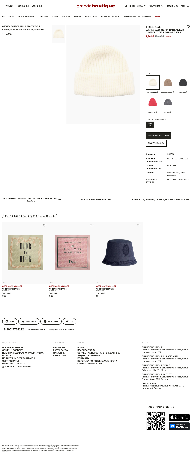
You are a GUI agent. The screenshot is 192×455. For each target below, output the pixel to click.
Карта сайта (60, 350)
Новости (82, 347)
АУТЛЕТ (158, 16)
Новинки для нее (27, 16)
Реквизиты (59, 355)
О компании (58, 342)
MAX (12, 321)
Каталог (9, 6)
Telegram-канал (36, 329)
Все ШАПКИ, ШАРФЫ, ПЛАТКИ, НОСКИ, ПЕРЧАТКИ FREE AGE (30, 199)
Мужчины (37, 6)
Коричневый (167, 93)
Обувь (77, 16)
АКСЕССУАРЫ (33, 26)
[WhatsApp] (133, 6)
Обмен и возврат (12, 350)
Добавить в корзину (158, 136)
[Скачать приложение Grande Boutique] (155, 421)
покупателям (9, 342)
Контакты (83, 358)
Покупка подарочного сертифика (23, 353)
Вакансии (59, 347)
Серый (167, 112)
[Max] (126, 6)
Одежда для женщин (13, 26)
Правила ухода (86, 350)
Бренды (44, 16)
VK (71, 321)
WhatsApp (53, 321)
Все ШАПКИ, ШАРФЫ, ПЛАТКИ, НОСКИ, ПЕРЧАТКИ (158, 199)
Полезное (81, 342)
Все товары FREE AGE (93, 199)
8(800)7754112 (14, 329)
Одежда (66, 16)
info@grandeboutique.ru (62, 329)
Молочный (152, 93)
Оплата (6, 355)
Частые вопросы (12, 347)
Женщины (23, 6)
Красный (152, 112)
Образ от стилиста (13, 363)
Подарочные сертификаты (137, 16)
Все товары (8, 16)
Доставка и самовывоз (16, 366)
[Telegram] (129, 6)
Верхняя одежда (110, 16)
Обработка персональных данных (98, 353)
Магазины (59, 353)
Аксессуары (91, 16)
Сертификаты (10, 361)
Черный (183, 93)
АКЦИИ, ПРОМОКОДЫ (88, 355)
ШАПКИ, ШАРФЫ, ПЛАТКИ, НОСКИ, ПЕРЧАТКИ (23, 30)
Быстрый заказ (156, 143)
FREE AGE (153, 27)
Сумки (55, 16)
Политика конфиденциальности (97, 361)
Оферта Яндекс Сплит (90, 363)
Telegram (31, 321)
